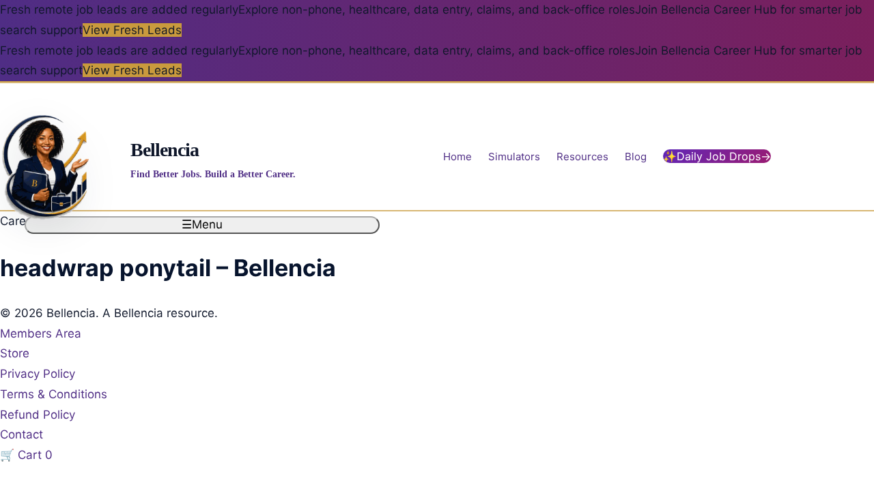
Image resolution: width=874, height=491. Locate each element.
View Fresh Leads (132, 30)
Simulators (514, 155)
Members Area (40, 333)
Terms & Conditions (53, 394)
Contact (21, 434)
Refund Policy (37, 414)
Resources (582, 155)
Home (457, 155)
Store (14, 353)
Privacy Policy (37, 374)
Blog (636, 155)
